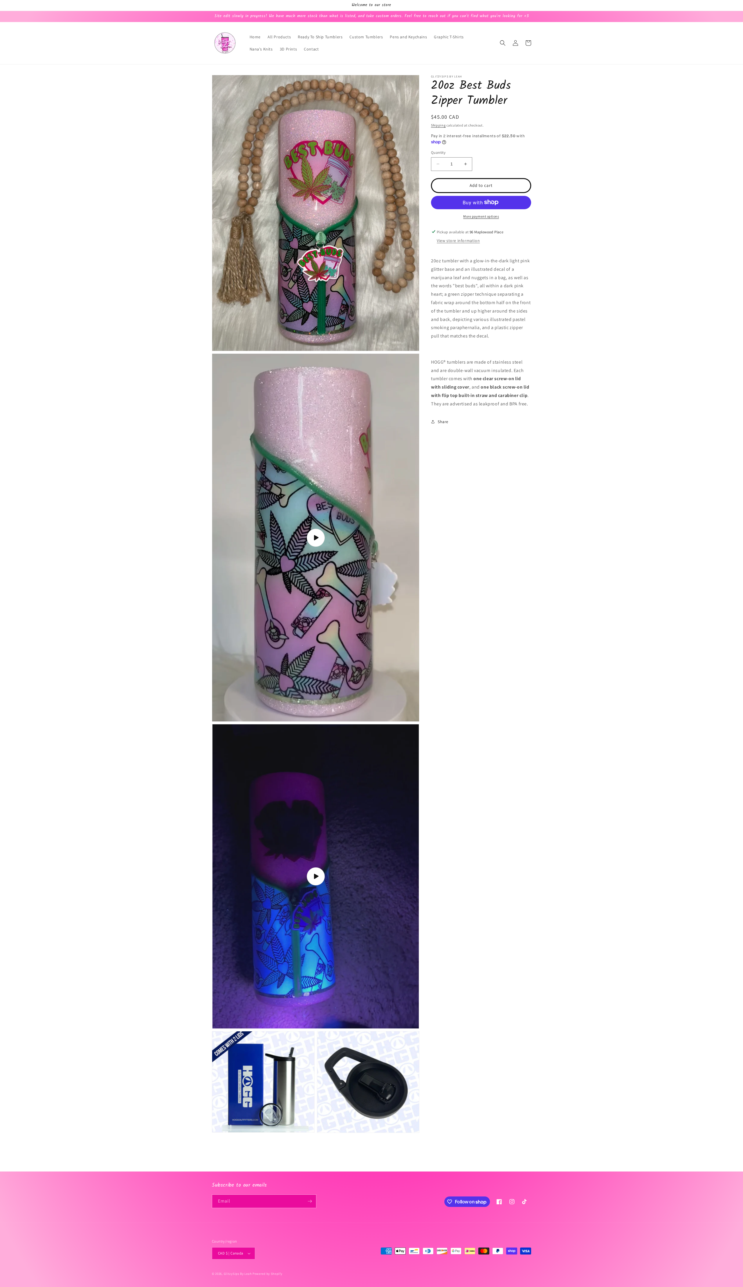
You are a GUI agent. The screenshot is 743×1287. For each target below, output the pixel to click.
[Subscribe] (309, 1201)
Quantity (438, 152)
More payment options (481, 216)
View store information (458, 240)
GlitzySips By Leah (238, 1274)
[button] (502, 43)
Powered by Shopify (267, 1274)
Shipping (438, 125)
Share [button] (443, 421)
